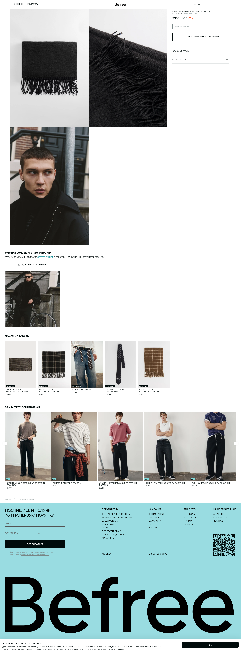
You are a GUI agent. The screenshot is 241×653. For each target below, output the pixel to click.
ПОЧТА (8, 524)
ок (210, 644)
